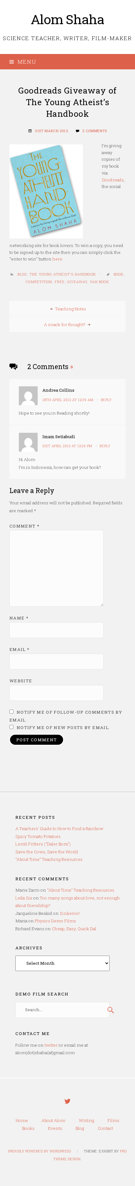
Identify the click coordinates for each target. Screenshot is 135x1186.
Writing (86, 1120)
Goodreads (113, 180)
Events (55, 1128)
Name (19, 618)
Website (20, 681)
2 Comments (94, 131)
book (119, 274)
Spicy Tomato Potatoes (38, 836)
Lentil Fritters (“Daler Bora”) (43, 844)
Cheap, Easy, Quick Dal (74, 928)
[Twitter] (67, 1105)
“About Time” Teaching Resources (49, 859)
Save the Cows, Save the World (46, 852)
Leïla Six (23, 898)
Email (19, 649)
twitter (51, 1045)
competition (39, 282)
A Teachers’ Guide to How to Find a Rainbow (59, 828)
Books (28, 1128)
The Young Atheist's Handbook (63, 274)
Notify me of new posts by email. (63, 727)
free (59, 282)
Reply (106, 400)
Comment (24, 526)
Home (22, 1120)
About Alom (53, 1120)
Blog (22, 274)
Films (113, 1120)
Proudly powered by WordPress (39, 1151)
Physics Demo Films (55, 921)
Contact (105, 1128)
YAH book (99, 282)
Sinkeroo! (70, 913)
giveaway (77, 282)
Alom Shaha (68, 19)
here (57, 259)
